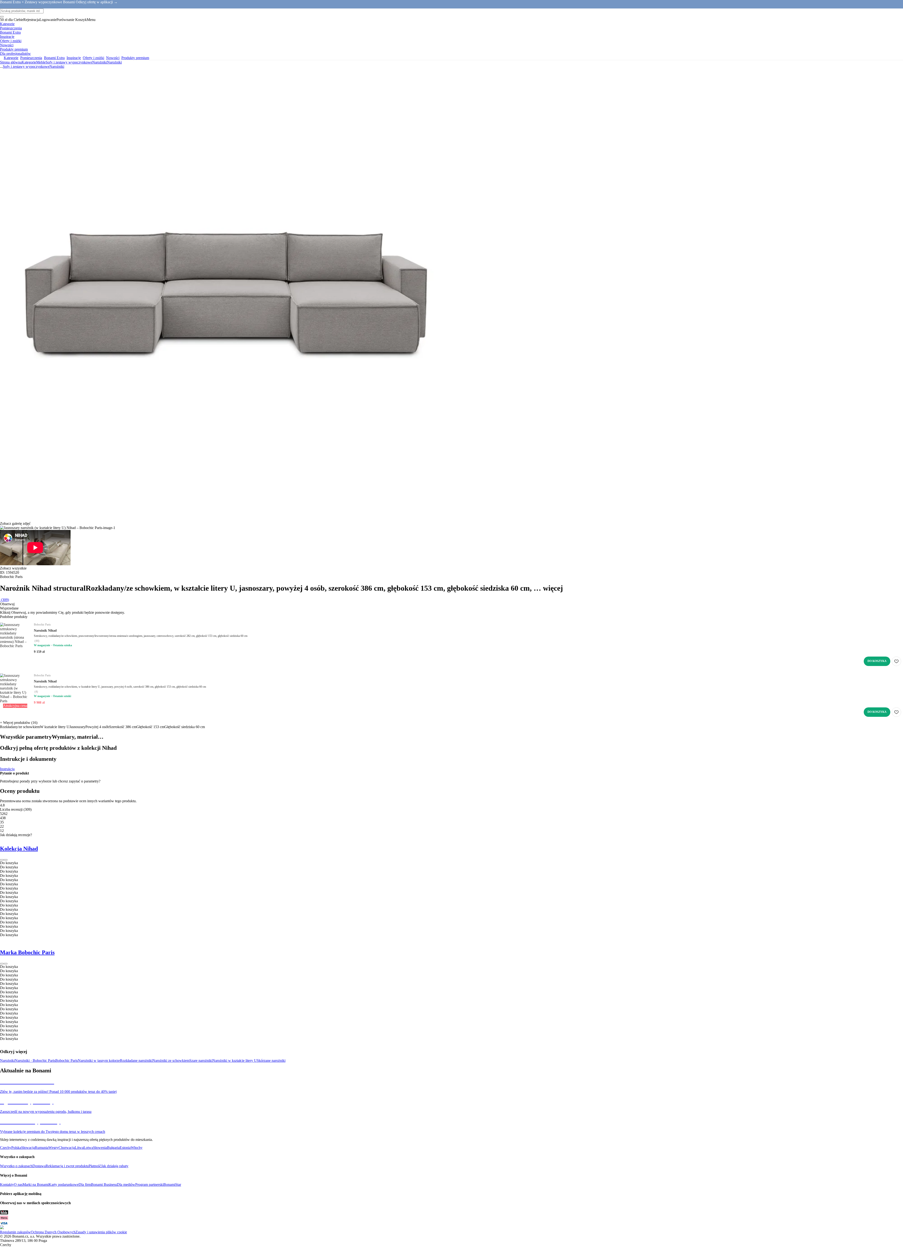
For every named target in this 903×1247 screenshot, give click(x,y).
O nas (18, 1185)
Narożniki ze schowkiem (170, 1061)
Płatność (95, 1166)
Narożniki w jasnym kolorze (99, 1061)
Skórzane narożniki (271, 1061)
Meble (41, 62)
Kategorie (29, 62)
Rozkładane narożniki (136, 1061)
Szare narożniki (200, 1061)
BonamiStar (172, 1185)
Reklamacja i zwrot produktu (67, 1166)
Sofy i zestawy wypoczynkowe (69, 62)
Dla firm (85, 1185)
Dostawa (39, 1166)
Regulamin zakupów (15, 1232)
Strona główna (11, 62)
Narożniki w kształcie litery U (234, 1061)
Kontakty (7, 1185)
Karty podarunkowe (64, 1185)
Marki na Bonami (36, 1185)
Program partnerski (149, 1185)
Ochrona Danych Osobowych (53, 1232)
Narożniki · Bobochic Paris (35, 1061)
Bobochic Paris (66, 1061)
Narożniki (114, 62)
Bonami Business (104, 1185)
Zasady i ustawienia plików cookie (101, 1232)
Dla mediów (126, 1185)
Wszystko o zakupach (16, 1166)
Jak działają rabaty (114, 1166)
